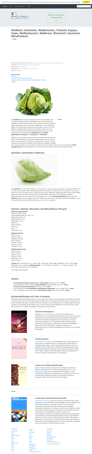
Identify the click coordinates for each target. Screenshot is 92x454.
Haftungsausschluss (51, 441)
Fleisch (13, 434)
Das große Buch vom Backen (43, 341)
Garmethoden (32, 444)
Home (5, 6)
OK (86, 2)
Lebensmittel (14, 431)
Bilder (29, 6)
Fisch (12, 432)
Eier (12, 440)
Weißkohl (14, 76)
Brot (30, 433)
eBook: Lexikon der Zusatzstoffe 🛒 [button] (56, 17)
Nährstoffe (31, 447)
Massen (31, 436)
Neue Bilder (49, 440)
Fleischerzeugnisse (15, 435)
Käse (12, 444)
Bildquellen (49, 435)
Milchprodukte (14, 443)
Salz (12, 449)
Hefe (30, 438)
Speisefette (31, 432)
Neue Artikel (50, 438)
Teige (30, 435)
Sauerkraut (45, 200)
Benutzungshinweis (51, 437)
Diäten (30, 450)
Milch (12, 441)
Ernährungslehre (33, 448)
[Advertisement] (37, 48)
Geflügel (13, 438)
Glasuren (31, 429)
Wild (12, 437)
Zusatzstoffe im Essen (41, 400)
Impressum (49, 431)
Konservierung (32, 445)
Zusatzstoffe (32, 451)
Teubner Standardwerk (48, 314)
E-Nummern (38, 451)
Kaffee (30, 441)
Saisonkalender (20, 6)
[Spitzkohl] (34, 170)
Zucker (13, 450)
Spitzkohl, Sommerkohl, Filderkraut (21, 78)
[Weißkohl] (34, 100)
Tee (30, 439)
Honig (30, 430)
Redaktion (49, 432)
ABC (10, 6)
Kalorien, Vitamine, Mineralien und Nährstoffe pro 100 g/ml (28, 80)
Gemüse (13, 446)
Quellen (13, 82)
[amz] (63, 283)
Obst (12, 447)
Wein (30, 442)
